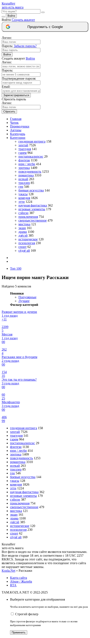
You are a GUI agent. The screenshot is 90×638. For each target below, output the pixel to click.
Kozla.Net (8, 570)
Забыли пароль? (25, 46)
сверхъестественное (32, 220)
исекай (23, 179)
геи (20, 186)
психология (26, 243)
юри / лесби (26, 164)
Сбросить (9, 111)
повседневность (29, 171)
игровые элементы (31, 209)
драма (22, 232)
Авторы (15, 130)
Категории (17, 137)
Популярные (27, 297)
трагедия (24, 149)
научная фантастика (32, 205)
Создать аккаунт (23, 20)
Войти (11, 15)
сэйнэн (23, 213)
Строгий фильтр (26, 614)
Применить (19, 632)
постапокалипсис (30, 156)
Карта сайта (18, 577)
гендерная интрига (31, 141)
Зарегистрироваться (16, 95)
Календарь (17, 134)
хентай (23, 145)
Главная (15, 119)
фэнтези (24, 160)
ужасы (23, 194)
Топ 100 (15, 268)
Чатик (14, 122)
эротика (24, 168)
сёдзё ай (24, 250)
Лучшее (24, 301)
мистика (24, 224)
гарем (22, 152)
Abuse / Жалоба (21, 581)
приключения (28, 216)
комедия (24, 198)
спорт (22, 247)
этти (21, 201)
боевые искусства (31, 190)
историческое (28, 239)
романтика (26, 175)
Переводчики (19, 126)
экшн (22, 228)
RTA (13, 585)
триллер (24, 183)
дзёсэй (23, 235)
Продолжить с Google (45, 27)
